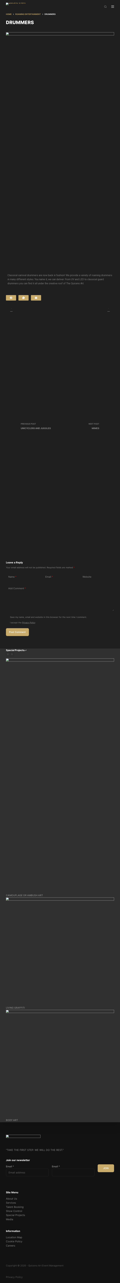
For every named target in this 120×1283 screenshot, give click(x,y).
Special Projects (15, 1215)
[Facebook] (11, 298)
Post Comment (17, 632)
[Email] (36, 298)
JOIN (106, 1168)
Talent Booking (15, 1206)
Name (12, 576)
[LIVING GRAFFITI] (60, 951)
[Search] (105, 6)
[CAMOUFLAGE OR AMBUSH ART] (60, 775)
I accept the (22, 622)
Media (9, 1219)
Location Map (14, 1237)
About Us (11, 1198)
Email (49, 576)
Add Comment (17, 588)
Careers (10, 1245)
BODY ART (12, 1120)
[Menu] (112, 6)
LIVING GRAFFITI (15, 1007)
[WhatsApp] (23, 298)
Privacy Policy (28, 622)
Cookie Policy (14, 1241)
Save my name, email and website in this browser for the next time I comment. (48, 617)
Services (11, 1202)
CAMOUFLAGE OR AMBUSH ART (24, 895)
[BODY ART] (60, 1064)
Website (86, 576)
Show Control (14, 1211)
